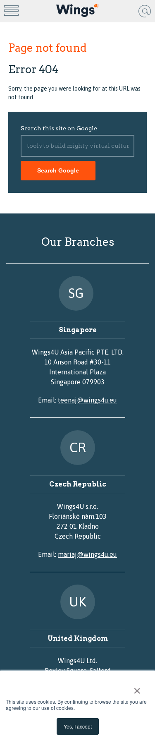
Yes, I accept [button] (78, 726)
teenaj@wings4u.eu (87, 400)
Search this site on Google (59, 128)
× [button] (137, 688)
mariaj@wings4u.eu (87, 554)
